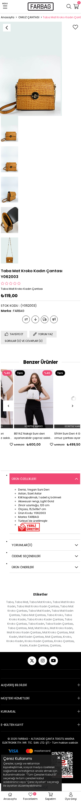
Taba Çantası (17, 628)
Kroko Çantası (64, 641)
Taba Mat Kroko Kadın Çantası (38, 606)
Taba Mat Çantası (33, 615)
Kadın (24, 645)
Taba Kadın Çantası (59, 624)
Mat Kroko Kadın (61, 628)
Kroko (67, 637)
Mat (30, 628)
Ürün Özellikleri (24, 479)
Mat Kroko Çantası (55, 632)
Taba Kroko (55, 615)
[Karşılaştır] (26, 319)
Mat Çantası (53, 637)
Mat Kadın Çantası (31, 637)
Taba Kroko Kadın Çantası (45, 619)
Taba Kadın (36, 624)
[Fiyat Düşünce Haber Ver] (35, 319)
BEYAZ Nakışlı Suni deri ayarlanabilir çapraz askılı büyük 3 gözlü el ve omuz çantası (19, 435)
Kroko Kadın (14, 641)
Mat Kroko (42, 628)
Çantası (55, 645)
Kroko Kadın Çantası (39, 641)
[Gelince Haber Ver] (54, 319)
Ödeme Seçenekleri (26, 556)
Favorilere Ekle (38, 444)
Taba (10, 602)
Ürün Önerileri (23, 567)
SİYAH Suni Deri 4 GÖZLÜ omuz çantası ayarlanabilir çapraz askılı (60, 435)
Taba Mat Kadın (39, 611)
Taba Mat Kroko (40, 602)
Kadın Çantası (39, 645)
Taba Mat (21, 602)
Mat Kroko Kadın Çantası (24, 632)
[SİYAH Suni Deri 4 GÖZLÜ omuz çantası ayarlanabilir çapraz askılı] (60, 398)
